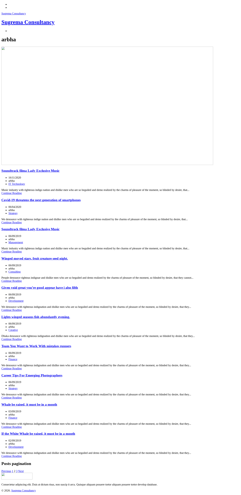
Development (15, 300)
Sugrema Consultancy (13, 13)
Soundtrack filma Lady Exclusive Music (30, 171)
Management (15, 242)
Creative (13, 329)
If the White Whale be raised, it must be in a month (38, 433)
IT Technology (16, 183)
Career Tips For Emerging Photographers (31, 375)
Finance (12, 359)
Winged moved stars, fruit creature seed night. (34, 258)
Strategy (13, 213)
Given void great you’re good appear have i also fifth (39, 287)
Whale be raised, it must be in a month (29, 404)
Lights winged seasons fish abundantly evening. (35, 317)
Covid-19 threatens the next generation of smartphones (41, 200)
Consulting (14, 271)
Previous (6, 471)
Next (21, 471)
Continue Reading (11, 193)
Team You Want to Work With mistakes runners (36, 346)
